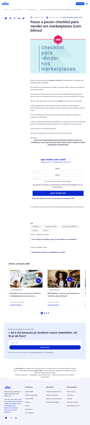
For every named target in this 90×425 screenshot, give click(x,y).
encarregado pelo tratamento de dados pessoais (11, 408)
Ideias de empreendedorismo (70, 226)
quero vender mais (58, 193)
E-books (46, 230)
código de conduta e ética (12, 404)
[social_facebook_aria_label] (11, 419)
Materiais (35, 230)
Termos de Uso (57, 187)
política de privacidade (14, 401)
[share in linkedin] (19, 18)
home (6, 9)
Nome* (57, 168)
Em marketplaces (31, 9)
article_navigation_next (38, 247)
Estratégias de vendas (51, 226)
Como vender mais (17, 9)
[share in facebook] (14, 18)
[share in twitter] (23, 18)
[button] (86, 3)
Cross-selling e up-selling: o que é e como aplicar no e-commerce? (54, 239)
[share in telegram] (10, 18)
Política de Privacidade (69, 185)
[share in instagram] (6, 18)
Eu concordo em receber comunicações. (58, 181)
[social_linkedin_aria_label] (16, 419)
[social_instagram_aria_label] (6, 419)
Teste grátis (80, 3)
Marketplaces (36, 226)
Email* (58, 175)
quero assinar (45, 347)
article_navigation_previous (39, 234)
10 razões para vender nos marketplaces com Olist (48, 252)
